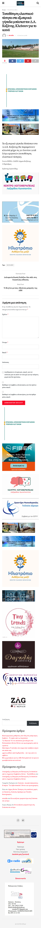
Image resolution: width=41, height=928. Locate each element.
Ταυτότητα (20, 847)
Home (4, 10)
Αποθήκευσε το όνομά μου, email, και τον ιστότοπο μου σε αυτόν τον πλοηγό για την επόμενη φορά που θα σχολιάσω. (21, 374)
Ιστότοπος (5, 362)
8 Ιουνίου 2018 (22, 36)
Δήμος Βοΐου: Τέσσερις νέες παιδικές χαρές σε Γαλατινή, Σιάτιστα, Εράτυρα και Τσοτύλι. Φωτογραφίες (20, 792)
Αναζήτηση (6, 720)
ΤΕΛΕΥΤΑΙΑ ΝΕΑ (12, 10)
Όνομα (5, 342)
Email (5, 352)
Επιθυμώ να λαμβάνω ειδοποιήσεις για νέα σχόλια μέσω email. (19, 386)
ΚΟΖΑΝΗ (10, 265)
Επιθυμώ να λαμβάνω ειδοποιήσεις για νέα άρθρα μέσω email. (19, 396)
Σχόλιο (5, 314)
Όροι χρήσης (20, 849)
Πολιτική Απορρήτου (20, 852)
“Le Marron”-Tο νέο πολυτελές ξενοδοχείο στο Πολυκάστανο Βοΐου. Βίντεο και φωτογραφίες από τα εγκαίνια (20, 743)
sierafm (11, 36)
